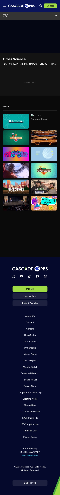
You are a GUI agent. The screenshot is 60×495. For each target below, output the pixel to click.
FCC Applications (30, 424)
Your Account (30, 341)
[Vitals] (44, 154)
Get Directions (30, 455)
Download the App (30, 373)
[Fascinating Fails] (44, 203)
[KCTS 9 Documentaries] (44, 121)
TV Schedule (30, 348)
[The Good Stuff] (44, 187)
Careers (30, 328)
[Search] (41, 6)
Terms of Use (30, 430)
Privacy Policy (30, 437)
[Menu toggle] (4, 6)
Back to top (30, 482)
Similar (6, 106)
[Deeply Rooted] (16, 187)
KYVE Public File (30, 418)
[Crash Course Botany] (16, 137)
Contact (30, 322)
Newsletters (30, 296)
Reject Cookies (30, 303)
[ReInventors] (16, 121)
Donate (50, 5)
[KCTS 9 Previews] (44, 137)
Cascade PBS (27, 467)
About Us (30, 316)
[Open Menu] (56, 15)
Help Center (30, 335)
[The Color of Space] (16, 170)
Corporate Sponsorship (30, 392)
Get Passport (30, 360)
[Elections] (16, 203)
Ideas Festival (30, 379)
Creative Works (30, 399)
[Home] (30, 268)
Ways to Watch (30, 367)
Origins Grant (30, 386)
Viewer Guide (30, 354)
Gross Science (14, 59)
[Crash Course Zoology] (44, 170)
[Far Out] (16, 154)
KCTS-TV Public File (30, 411)
